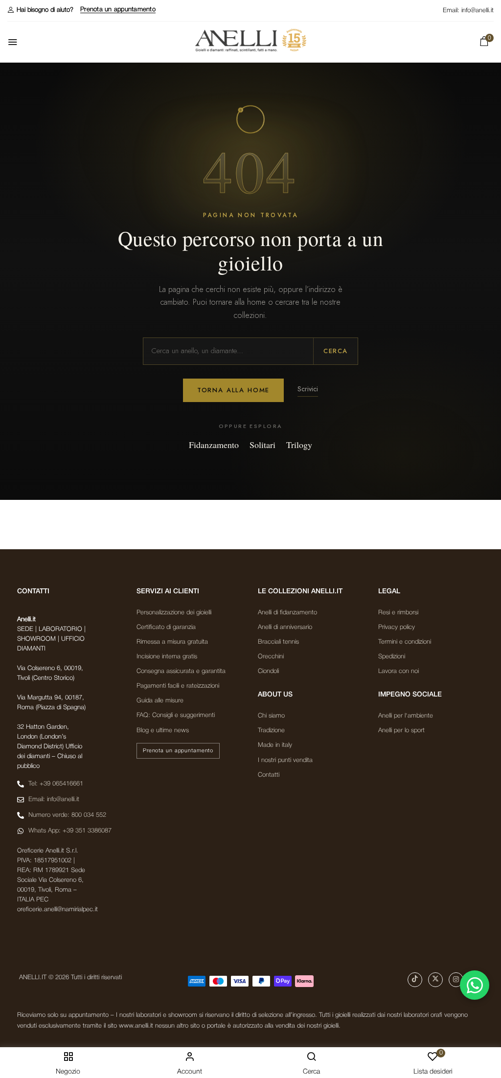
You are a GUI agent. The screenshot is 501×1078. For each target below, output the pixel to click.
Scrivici (307, 389)
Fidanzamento (214, 444)
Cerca (335, 351)
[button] (40, 10)
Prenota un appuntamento (118, 9)
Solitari (262, 444)
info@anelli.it (477, 10)
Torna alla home (233, 390)
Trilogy (299, 444)
